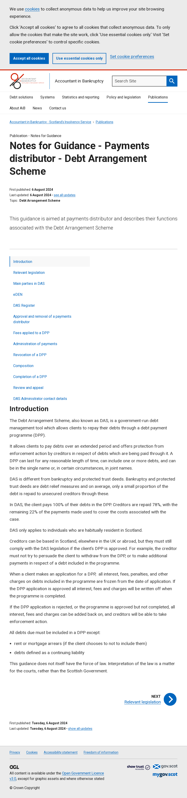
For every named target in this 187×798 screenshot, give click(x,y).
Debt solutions (21, 97)
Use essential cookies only (79, 58)
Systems (47, 97)
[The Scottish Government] (165, 766)
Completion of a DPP (30, 377)
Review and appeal (28, 388)
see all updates (64, 195)
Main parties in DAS (29, 283)
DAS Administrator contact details (40, 398)
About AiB (17, 108)
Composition (23, 366)
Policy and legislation (123, 97)
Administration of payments (35, 344)
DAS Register (24, 305)
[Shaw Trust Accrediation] (138, 767)
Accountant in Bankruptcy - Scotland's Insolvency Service (50, 122)
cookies (32, 9)
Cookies (32, 752)
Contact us (57, 108)
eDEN (17, 294)
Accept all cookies (29, 58)
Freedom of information (101, 752)
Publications (158, 97)
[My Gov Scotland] (165, 775)
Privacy (15, 752)
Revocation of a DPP (30, 355)
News (37, 108)
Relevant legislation (29, 272)
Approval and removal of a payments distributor (42, 319)
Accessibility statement (61, 752)
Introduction (22, 261)
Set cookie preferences (132, 56)
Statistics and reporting (80, 97)
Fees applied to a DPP (31, 333)
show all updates (80, 728)
